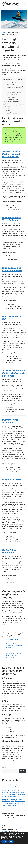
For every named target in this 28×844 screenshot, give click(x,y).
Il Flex (8, 110)
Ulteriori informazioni (13, 819)
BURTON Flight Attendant (13, 96)
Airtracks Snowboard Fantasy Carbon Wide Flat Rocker (14, 93)
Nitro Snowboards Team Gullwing (15, 86)
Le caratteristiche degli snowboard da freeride (14, 105)
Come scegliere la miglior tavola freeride (13, 102)
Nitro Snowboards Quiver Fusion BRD (14, 88)
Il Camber (9, 108)
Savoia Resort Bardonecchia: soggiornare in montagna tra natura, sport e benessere (13, 786)
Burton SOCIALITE (11, 97)
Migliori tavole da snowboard (14, 653)
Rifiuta (11, 841)
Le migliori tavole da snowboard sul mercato (14, 80)
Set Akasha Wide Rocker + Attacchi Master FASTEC (15, 83)
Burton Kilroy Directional (12, 99)
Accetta (4, 841)
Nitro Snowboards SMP (12, 91)
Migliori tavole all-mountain (14, 657)
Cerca (4, 768)
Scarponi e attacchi (12, 113)
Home (4, 32)
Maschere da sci (11, 655)
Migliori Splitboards (12, 643)
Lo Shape (9, 112)
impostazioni (4, 838)
